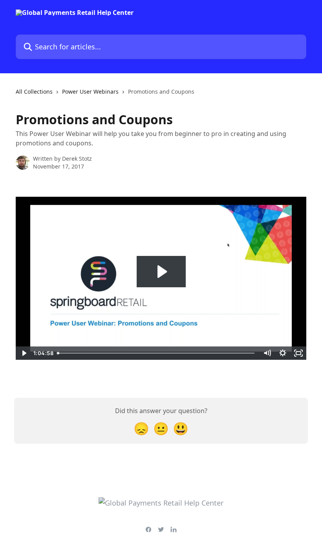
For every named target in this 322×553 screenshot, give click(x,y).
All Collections (34, 91)
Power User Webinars (90, 91)
